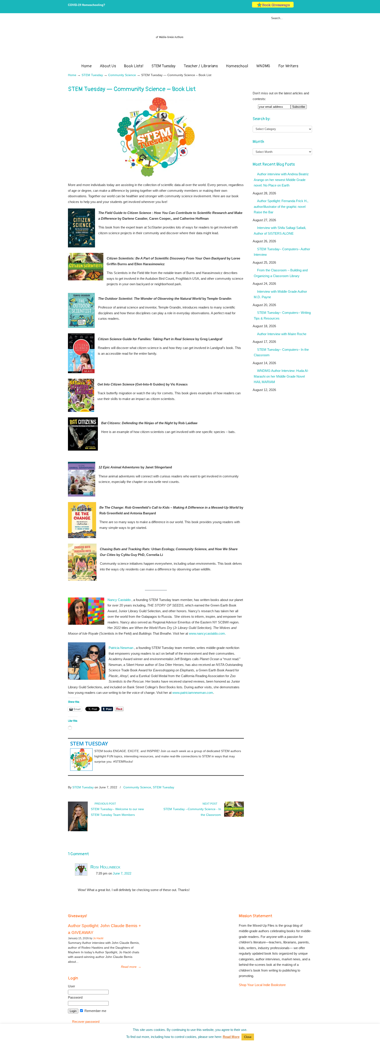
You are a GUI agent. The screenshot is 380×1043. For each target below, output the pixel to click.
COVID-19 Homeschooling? (86, 5)
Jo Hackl (98, 938)
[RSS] (310, 6)
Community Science (122, 75)
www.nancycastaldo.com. (208, 633)
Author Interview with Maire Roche (281, 334)
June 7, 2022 (122, 873)
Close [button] (247, 1037)
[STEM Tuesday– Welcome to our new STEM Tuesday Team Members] (78, 830)
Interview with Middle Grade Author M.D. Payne (280, 294)
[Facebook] (301, 6)
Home (72, 75)
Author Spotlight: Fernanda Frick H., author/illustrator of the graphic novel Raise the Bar (281, 206)
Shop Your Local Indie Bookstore (262, 985)
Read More (231, 1037)
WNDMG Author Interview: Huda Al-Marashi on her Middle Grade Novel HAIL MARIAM (281, 376)
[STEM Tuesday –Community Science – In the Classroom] (234, 815)
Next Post (211, 803)
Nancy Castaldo (119, 600)
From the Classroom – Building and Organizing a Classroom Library (281, 273)
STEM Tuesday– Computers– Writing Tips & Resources (282, 315)
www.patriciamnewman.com (192, 692)
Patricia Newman (121, 648)
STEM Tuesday (92, 75)
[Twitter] (296, 6)
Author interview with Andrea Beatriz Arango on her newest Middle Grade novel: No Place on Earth (281, 179)
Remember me (95, 1011)
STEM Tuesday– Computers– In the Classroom (281, 352)
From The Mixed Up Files (190, 39)
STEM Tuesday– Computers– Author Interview (282, 252)
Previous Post (104, 803)
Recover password (85, 1021)
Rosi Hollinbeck (105, 866)
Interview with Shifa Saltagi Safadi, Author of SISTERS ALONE (280, 230)
